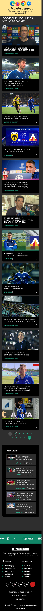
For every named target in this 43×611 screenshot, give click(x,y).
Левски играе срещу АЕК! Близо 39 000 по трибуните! (15, 422)
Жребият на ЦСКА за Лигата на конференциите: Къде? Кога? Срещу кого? (25, 470)
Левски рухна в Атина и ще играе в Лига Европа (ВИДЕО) (16, 117)
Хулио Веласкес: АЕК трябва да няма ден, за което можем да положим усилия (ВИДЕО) (16, 185)
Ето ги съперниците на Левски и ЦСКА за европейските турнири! (24, 457)
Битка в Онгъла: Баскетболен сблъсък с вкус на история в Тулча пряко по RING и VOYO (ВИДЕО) (24, 507)
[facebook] (8, 584)
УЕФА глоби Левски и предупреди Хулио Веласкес (16, 254)
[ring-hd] (23, 538)
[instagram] (26, 584)
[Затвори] (39, 2)
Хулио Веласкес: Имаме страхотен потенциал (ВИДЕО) (17, 354)
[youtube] (20, 584)
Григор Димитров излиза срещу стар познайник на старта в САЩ (24, 495)
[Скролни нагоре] (32, 584)
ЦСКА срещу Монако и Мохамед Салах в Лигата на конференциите (25, 482)
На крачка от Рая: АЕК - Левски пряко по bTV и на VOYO (17, 151)
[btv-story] (8, 538)
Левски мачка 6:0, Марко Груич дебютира (14, 287)
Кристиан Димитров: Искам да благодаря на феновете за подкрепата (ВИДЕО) (16, 83)
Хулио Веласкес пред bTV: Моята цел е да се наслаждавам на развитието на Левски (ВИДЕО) (18, 388)
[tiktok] (14, 584)
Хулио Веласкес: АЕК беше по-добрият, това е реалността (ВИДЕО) (19, 49)
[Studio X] (23, 608)
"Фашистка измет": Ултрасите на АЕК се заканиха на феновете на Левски (19, 321)
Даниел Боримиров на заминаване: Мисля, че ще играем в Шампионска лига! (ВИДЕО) (18, 220)
